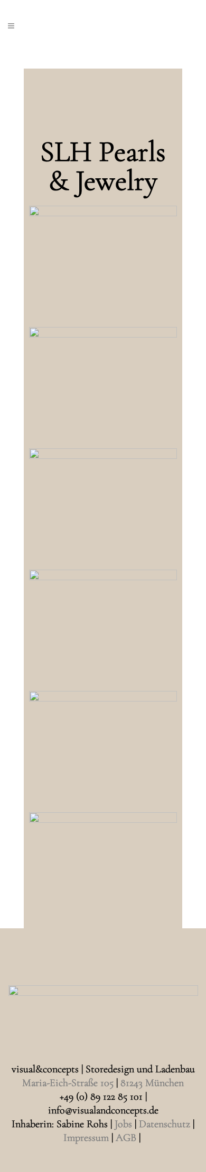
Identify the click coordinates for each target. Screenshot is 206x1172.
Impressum (86, 1137)
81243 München (152, 1083)
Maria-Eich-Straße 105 (68, 1083)
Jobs (123, 1124)
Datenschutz (164, 1124)
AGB (126, 1137)
